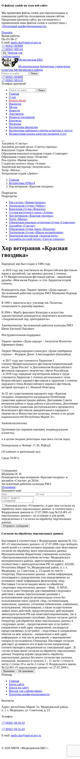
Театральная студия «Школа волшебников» (36, 232)
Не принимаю (25, 671)
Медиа (13, 107)
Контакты (15, 120)
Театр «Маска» (18, 219)
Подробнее (8, 487)
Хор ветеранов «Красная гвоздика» (31, 215)
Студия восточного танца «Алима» (31, 212)
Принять (6, 32)
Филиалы (15, 123)
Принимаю (9, 671)
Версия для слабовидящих (25, 691)
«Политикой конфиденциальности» (24, 26)
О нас (12, 97)
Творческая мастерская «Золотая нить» (33, 235)
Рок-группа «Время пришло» (27, 202)
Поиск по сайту (19, 687)
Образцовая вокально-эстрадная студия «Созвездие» (42, 222)
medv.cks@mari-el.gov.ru (26, 42)
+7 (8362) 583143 (12, 49)
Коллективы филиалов (23, 127)
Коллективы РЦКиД (22, 183)
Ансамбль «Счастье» (22, 225)
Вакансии (15, 103)
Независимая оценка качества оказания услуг (38, 133)
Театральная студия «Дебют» (27, 205)
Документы (16, 113)
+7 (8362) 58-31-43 (13, 729)
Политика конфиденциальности (29, 694)
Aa (4, 52)
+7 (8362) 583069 (12, 45)
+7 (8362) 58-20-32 (13, 722)
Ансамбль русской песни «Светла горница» (37, 239)
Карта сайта (16, 684)
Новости (14, 110)
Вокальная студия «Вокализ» (27, 209)
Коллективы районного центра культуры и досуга (40, 130)
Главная (14, 93)
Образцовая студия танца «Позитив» (32, 229)
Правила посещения (22, 117)
